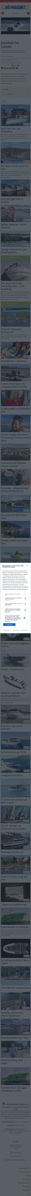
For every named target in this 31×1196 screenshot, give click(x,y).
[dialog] (15, 598)
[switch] (25, 598)
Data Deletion (6, 630)
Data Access (15, 630)
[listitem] (15, 594)
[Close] (27, 565)
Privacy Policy (24, 630)
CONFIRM (9, 624)
